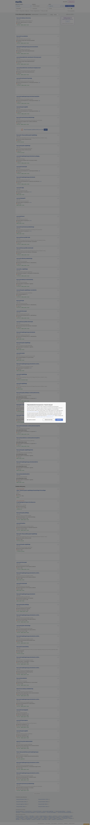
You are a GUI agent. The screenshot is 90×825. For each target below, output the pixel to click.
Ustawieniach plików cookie (40, 416)
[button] (31, 419)
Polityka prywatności (49, 416)
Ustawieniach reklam (50, 415)
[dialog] (45, 412)
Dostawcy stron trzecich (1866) (32, 411)
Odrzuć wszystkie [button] (48, 419)
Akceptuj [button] (59, 419)
